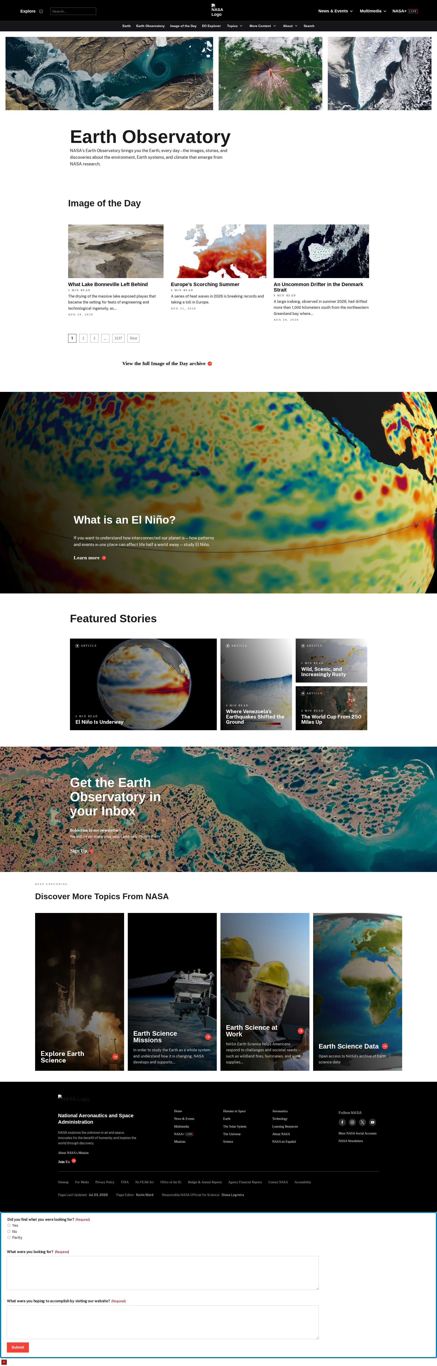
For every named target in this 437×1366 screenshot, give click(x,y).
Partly (17, 1237)
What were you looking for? (38, 1252)
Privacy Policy (149, 836)
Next (133, 338)
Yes (15, 1225)
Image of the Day (183, 26)
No (14, 1231)
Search (309, 26)
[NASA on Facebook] (342, 1122)
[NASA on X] (362, 1122)
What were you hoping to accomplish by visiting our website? (66, 1301)
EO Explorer (211, 26)
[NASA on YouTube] (372, 1122)
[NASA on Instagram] (352, 1122)
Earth (126, 26)
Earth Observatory (150, 26)
